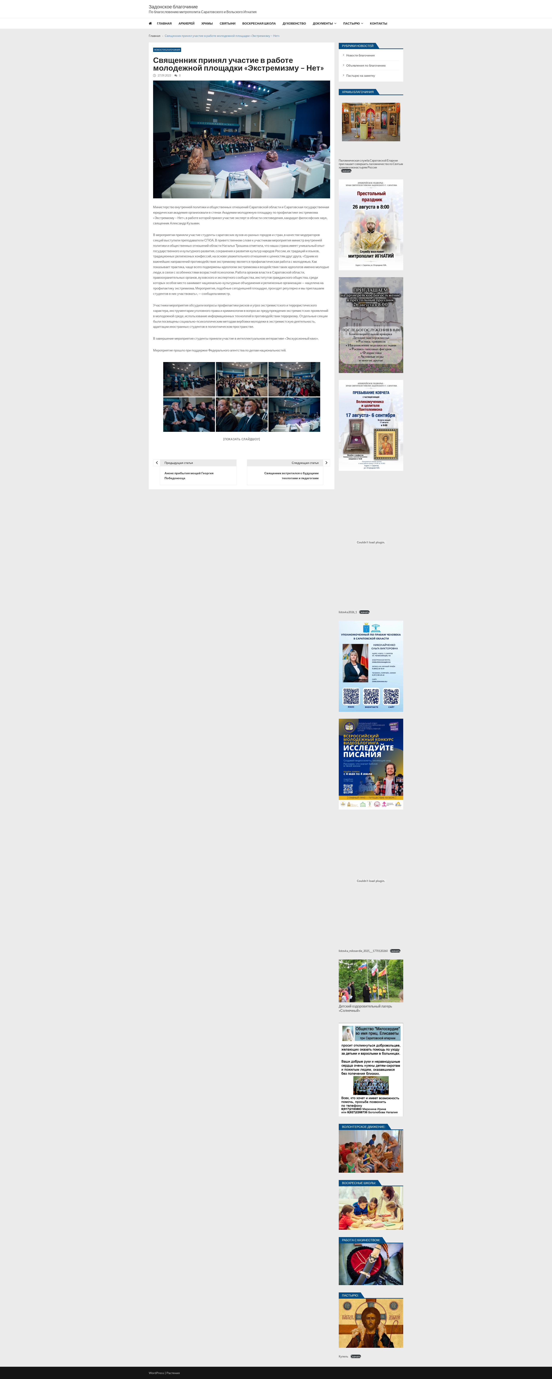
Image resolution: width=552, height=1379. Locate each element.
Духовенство (294, 23)
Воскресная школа (259, 23)
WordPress (156, 1373)
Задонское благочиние (173, 6)
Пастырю (351, 23)
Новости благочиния (167, 49)
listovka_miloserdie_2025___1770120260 (363, 951)
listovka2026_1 (348, 612)
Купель (343, 1356)
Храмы (207, 23)
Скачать (346, 171)
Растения (173, 1373)
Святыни (227, 23)
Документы (323, 23)
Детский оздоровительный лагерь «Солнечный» (365, 1008)
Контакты (378, 23)
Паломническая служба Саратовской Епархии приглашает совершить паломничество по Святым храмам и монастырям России (371, 164)
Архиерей (186, 23)
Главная (164, 23)
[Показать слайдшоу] (241, 439)
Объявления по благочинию (366, 65)
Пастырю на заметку (360, 75)
